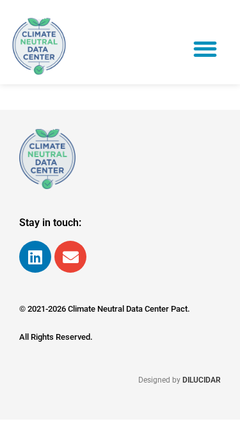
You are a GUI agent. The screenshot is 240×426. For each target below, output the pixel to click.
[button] (206, 49)
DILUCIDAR (201, 380)
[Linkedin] (35, 257)
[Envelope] (70, 257)
